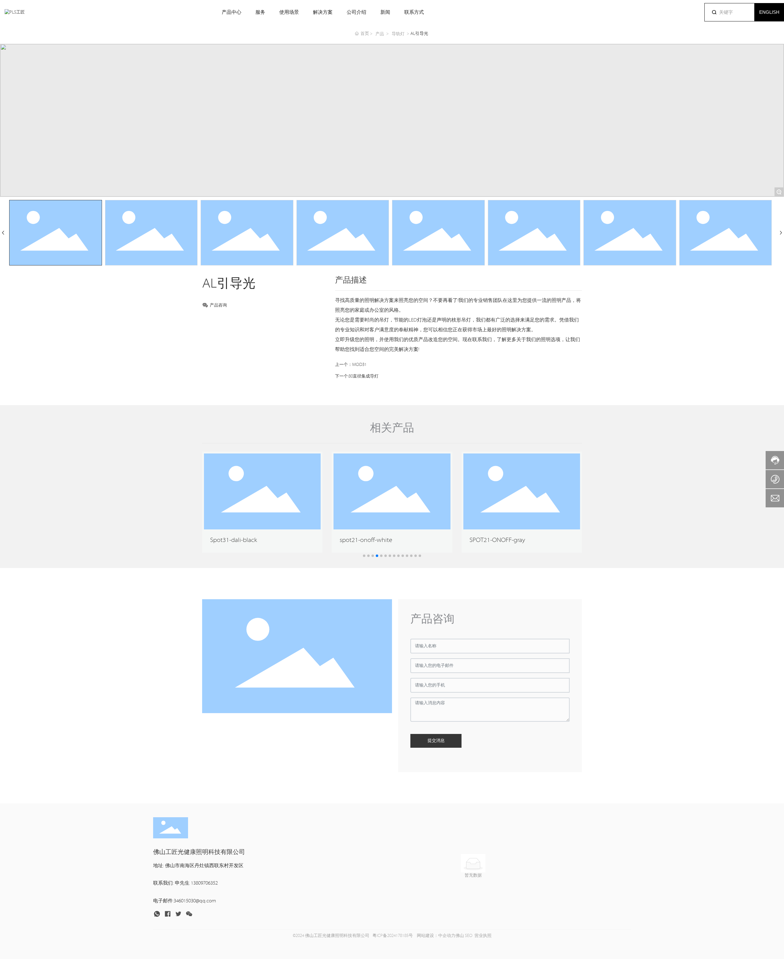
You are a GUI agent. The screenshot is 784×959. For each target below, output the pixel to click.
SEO (469, 935)
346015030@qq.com (195, 901)
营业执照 (483, 935)
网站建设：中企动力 (435, 935)
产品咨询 (218, 305)
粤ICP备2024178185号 (392, 935)
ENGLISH (769, 12)
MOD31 (359, 364)
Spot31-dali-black (233, 539)
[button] (364, 556)
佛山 (459, 935)
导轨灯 (398, 34)
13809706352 (204, 883)
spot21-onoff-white (366, 539)
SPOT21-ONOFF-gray (497, 539)
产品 (379, 34)
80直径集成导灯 (364, 376)
